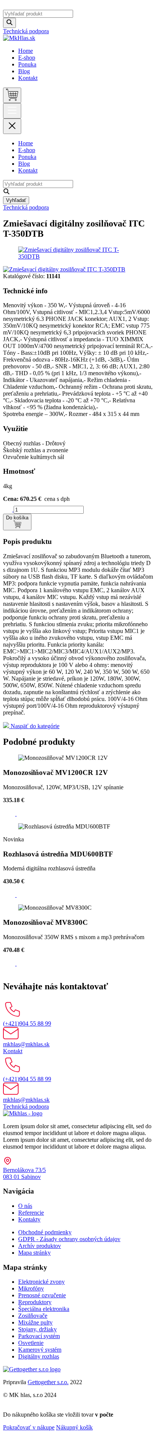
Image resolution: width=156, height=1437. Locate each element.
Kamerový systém (39, 1349)
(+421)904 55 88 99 (27, 1023)
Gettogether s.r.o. (48, 1382)
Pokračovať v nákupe (29, 1427)
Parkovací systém (39, 1336)
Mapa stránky (34, 1252)
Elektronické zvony (41, 1281)
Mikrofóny (31, 1288)
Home (25, 51)
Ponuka (27, 64)
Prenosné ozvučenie (42, 1295)
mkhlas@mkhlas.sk (26, 1044)
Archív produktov (39, 1246)
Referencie (31, 1212)
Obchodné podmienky (45, 1232)
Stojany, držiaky (37, 1329)
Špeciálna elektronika (43, 1309)
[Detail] (21, 813)
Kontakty (29, 1219)
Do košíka (17, 518)
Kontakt (27, 78)
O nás (25, 1206)
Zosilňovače (32, 1315)
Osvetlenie (31, 1343)
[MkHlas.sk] (19, 38)
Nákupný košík (74, 1427)
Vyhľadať (16, 200)
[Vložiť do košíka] (10, 813)
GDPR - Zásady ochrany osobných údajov (69, 1239)
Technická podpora (26, 31)
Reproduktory (34, 1302)
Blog (24, 71)
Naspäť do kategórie (34, 726)
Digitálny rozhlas (38, 1356)
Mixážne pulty (35, 1322)
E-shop (26, 57)
